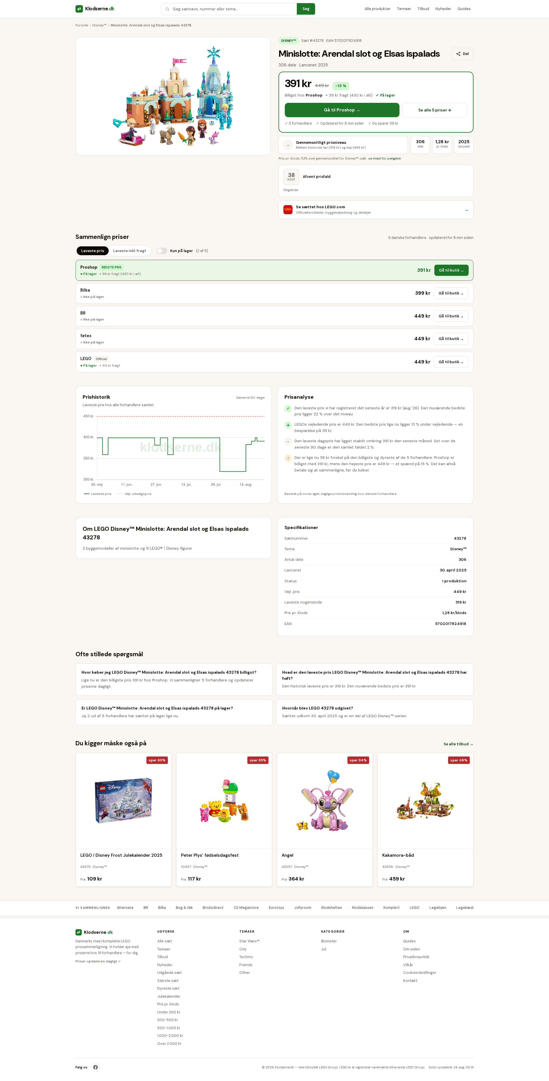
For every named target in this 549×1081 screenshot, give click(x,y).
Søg (306, 8)
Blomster (329, 941)
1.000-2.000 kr (170, 1035)
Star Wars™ (249, 941)
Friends (245, 964)
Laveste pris (92, 250)
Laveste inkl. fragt (129, 250)
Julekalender (168, 996)
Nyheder (443, 8)
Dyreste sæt (168, 988)
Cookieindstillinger (419, 972)
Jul (323, 949)
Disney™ (99, 25)
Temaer (404, 8)
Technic (246, 956)
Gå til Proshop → (342, 110)
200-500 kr (167, 1019)
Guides (464, 8)
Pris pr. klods (168, 1004)
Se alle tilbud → (458, 744)
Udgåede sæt (169, 972)
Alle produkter (378, 8)
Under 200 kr (168, 1012)
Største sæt (167, 980)
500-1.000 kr (168, 1027)
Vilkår (408, 964)
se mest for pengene (384, 158)
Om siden (411, 949)
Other (244, 972)
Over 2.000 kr (169, 1043)
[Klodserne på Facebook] (95, 1067)
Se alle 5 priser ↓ (434, 110)
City (242, 949)
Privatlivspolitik (416, 956)
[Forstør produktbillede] (173, 96)
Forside (81, 25)
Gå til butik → (451, 270)
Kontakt (410, 980)
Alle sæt (164, 941)
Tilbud (423, 8)
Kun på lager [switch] (189, 250)
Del (466, 53)
